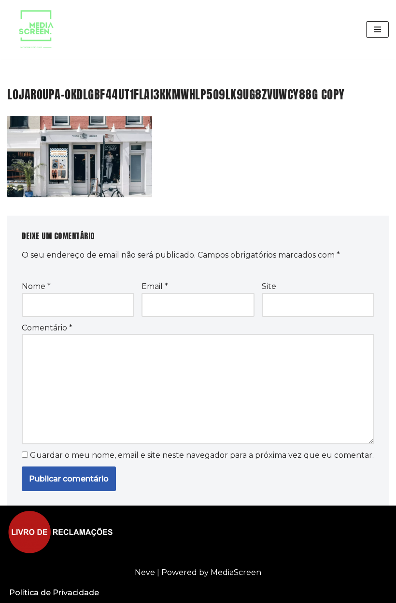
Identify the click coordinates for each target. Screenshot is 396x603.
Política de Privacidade (54, 592)
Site (269, 286)
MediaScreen (236, 572)
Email (154, 286)
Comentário (47, 327)
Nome (36, 286)
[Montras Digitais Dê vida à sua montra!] (36, 29)
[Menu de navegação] (377, 29)
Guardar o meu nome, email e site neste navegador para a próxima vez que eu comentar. (202, 455)
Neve (145, 572)
